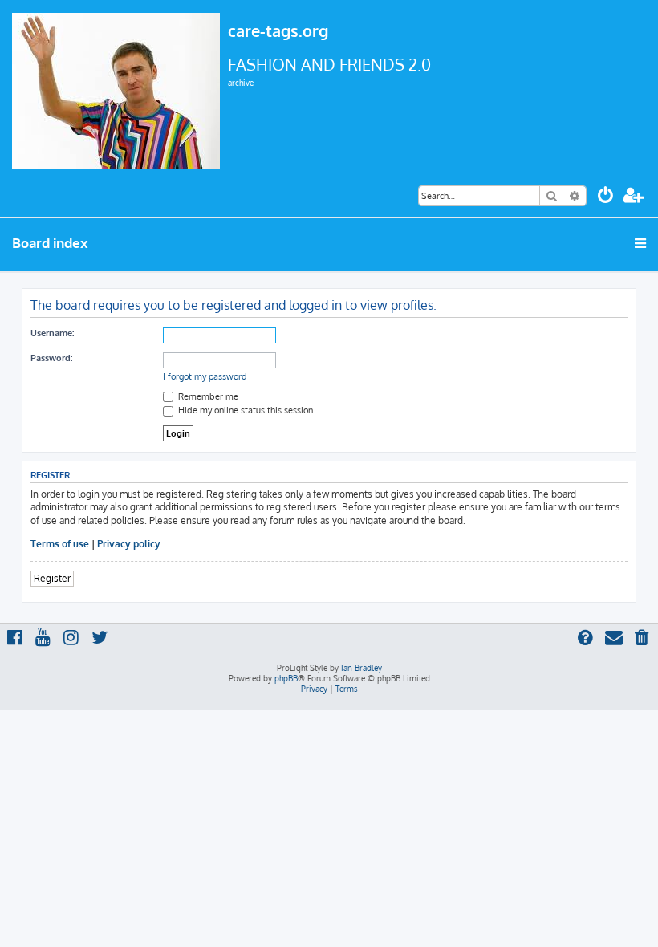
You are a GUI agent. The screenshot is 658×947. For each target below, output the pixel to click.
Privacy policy (128, 544)
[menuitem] (606, 197)
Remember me (207, 396)
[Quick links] (641, 243)
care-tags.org (278, 30)
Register (52, 578)
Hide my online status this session (244, 410)
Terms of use (59, 544)
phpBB (286, 678)
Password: (51, 358)
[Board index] (116, 89)
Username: (52, 333)
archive (241, 82)
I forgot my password (205, 376)
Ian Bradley (361, 668)
